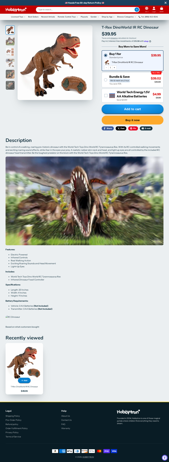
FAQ (63, 424)
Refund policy (12, 424)
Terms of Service (13, 436)
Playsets (84, 17)
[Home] (16, 10)
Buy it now (132, 120)
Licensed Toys (17, 17)
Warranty (65, 428)
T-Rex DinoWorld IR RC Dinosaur (24, 368)
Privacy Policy (12, 432)
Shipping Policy (13, 416)
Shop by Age (107, 17)
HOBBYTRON (88, 457)
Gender (94, 17)
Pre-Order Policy (13, 420)
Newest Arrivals (48, 17)
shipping (114, 38)
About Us (65, 416)
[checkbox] (132, 95)
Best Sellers (33, 17)
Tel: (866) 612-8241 (149, 17)
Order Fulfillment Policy (17, 428)
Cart (161, 9)
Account (154, 9)
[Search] (137, 9)
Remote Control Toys (67, 17)
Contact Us (66, 420)
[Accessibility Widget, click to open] (165, 458)
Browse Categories (125, 17)
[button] (132, 55)
